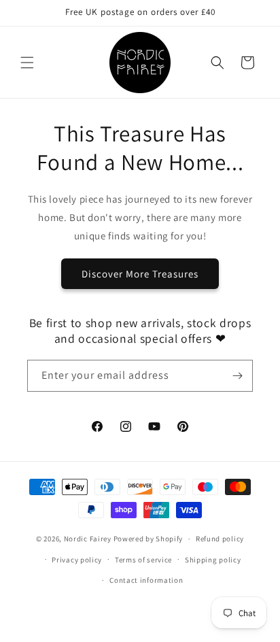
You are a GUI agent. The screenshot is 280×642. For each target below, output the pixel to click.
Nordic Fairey (87, 538)
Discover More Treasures (140, 273)
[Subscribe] (237, 376)
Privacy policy (77, 559)
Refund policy (220, 538)
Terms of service (143, 559)
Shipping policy (213, 559)
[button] (27, 63)
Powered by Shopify (148, 538)
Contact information (146, 580)
